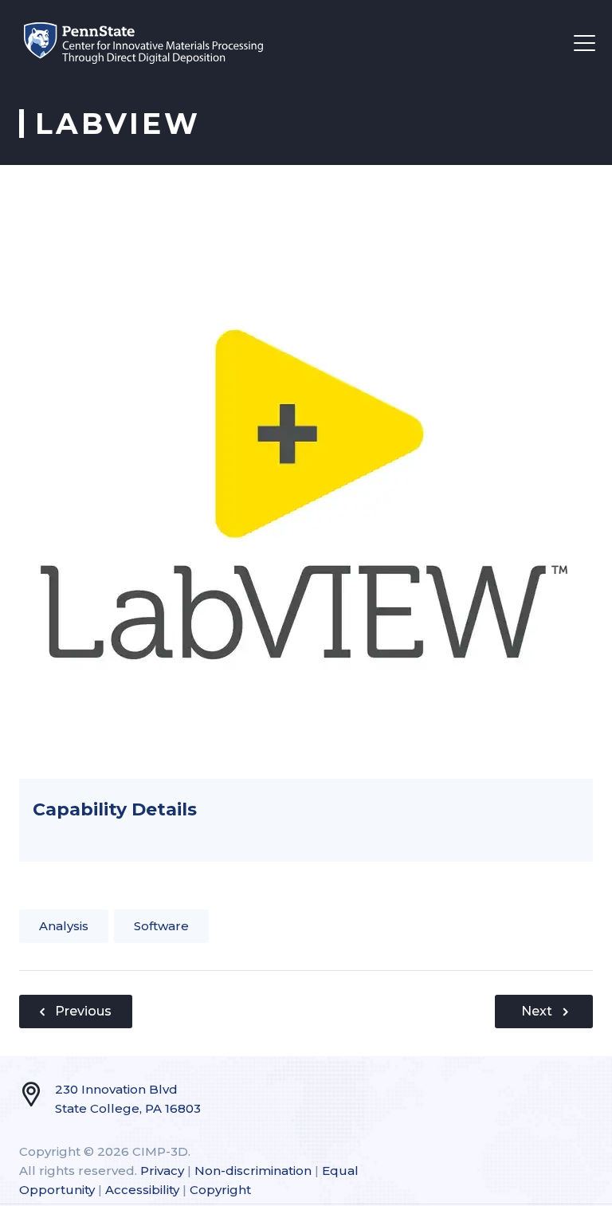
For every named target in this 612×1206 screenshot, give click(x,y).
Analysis (63, 925)
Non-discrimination (253, 1170)
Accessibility (142, 1189)
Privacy (162, 1170)
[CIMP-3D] (143, 42)
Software (161, 925)
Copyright (220, 1189)
